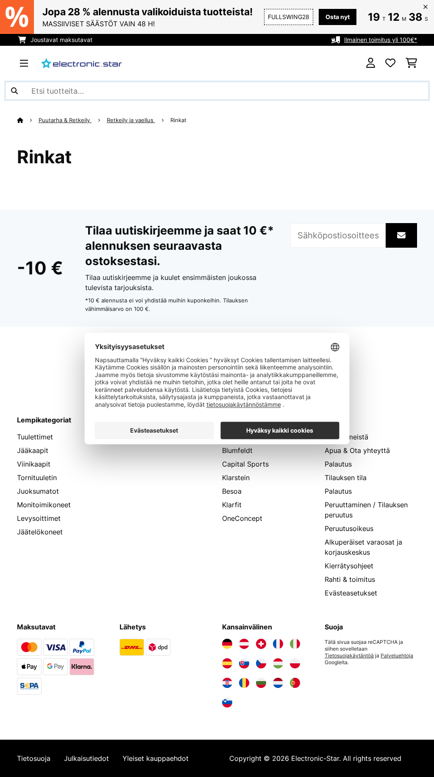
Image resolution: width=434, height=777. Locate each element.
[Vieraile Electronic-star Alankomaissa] (278, 683)
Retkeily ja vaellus (131, 120)
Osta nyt (338, 16)
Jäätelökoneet (40, 532)
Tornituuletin (37, 477)
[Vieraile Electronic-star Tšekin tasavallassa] (261, 663)
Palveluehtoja (397, 656)
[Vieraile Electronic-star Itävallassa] (244, 644)
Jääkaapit (32, 450)
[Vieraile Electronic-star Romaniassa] (244, 683)
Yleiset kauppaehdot (155, 758)
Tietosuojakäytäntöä (349, 656)
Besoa (232, 491)
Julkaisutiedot (86, 758)
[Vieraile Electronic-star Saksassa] (227, 644)
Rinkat (179, 120)
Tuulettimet (35, 437)
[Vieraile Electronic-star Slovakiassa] (244, 663)
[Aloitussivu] (28, 120)
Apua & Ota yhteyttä (357, 450)
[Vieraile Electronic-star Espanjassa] (227, 663)
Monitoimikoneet (44, 504)
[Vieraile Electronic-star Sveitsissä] (261, 644)
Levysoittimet (39, 518)
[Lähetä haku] (14, 91)
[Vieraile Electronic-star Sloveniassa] (227, 702)
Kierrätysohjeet (349, 566)
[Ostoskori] (411, 63)
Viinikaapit (33, 464)
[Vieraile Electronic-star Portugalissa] (295, 683)
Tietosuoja (33, 758)
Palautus (338, 464)
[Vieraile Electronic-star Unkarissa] (278, 663)
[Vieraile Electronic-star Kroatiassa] (227, 683)
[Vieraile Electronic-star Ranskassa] (278, 644)
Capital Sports (245, 464)
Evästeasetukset (351, 593)
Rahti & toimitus (350, 579)
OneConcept (242, 518)
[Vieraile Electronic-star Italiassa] (295, 644)
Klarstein (236, 477)
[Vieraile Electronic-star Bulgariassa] (261, 683)
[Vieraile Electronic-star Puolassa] (295, 663)
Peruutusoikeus (349, 528)
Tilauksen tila (346, 477)
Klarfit (232, 504)
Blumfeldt (237, 450)
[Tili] (370, 63)
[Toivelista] (390, 63)
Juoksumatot (38, 491)
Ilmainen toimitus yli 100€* (380, 39)
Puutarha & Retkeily (65, 120)
